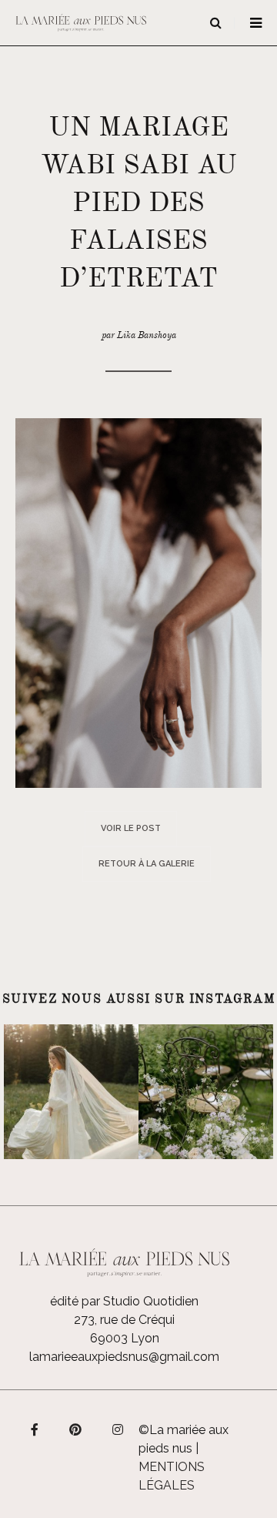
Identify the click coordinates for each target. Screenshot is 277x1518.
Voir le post (131, 828)
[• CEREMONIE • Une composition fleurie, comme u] (205, 1091)
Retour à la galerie (146, 864)
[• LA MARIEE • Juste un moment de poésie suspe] (71, 1091)
